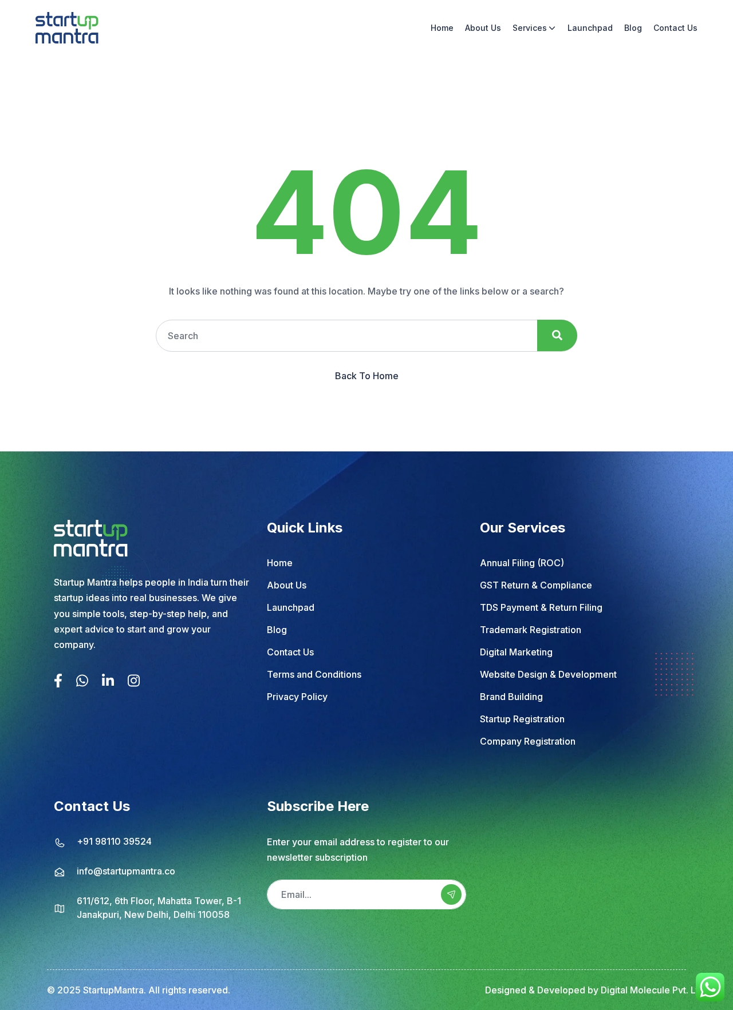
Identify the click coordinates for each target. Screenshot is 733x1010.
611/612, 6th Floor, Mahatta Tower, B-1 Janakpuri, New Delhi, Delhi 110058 (159, 907)
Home (442, 28)
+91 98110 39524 (114, 841)
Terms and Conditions (314, 674)
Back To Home (367, 375)
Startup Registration (522, 719)
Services (530, 28)
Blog (633, 28)
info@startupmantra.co (126, 871)
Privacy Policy (297, 696)
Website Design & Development (548, 674)
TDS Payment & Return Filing (541, 607)
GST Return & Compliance (536, 585)
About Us (483, 28)
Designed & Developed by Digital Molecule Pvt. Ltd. (596, 990)
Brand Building (511, 696)
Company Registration (528, 741)
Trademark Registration (530, 629)
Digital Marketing (516, 652)
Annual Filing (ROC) (522, 562)
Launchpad (590, 28)
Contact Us (675, 28)
